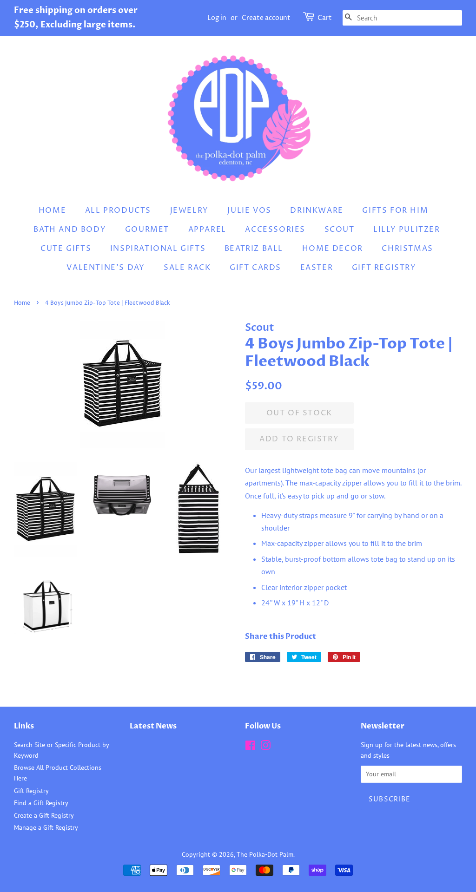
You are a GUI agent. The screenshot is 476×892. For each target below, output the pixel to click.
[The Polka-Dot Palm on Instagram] (265, 747)
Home (52, 210)
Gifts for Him (395, 210)
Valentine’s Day (105, 267)
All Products (118, 210)
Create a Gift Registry (44, 815)
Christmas (407, 248)
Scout (339, 229)
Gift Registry (384, 267)
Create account (266, 17)
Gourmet (147, 229)
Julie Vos (249, 210)
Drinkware (316, 210)
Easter (316, 267)
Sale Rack (187, 267)
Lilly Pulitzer (406, 229)
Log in (216, 17)
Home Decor (332, 248)
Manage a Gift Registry (46, 827)
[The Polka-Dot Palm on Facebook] (250, 747)
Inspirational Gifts (157, 248)
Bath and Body (69, 229)
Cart (324, 17)
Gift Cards (255, 267)
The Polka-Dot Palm (265, 854)
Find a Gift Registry (41, 803)
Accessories (275, 229)
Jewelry (189, 210)
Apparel (207, 229)
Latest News (153, 726)
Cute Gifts (65, 248)
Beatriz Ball (254, 248)
